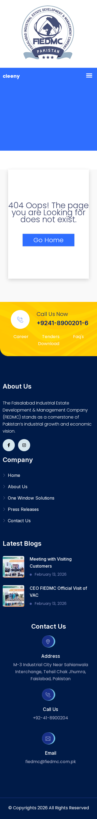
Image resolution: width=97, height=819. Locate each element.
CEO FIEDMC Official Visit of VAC (58, 591)
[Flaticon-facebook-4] (9, 445)
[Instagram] (24, 445)
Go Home (48, 239)
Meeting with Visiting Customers (51, 562)
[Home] (48, 33)
